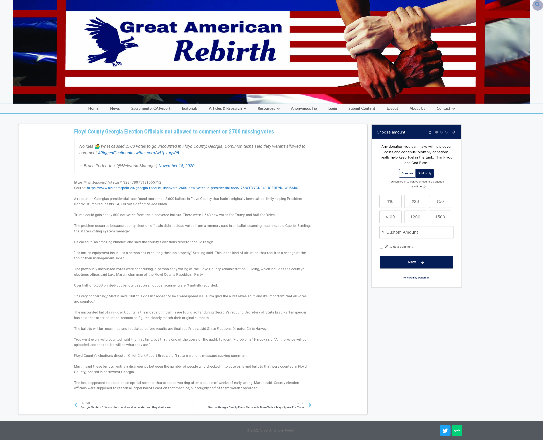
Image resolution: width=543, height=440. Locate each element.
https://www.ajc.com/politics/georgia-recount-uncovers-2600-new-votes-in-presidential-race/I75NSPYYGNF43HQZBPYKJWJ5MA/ (193, 188)
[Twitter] (445, 430)
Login (332, 109)
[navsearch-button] (537, 5)
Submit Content (361, 109)
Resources (266, 109)
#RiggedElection (113, 152)
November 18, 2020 (176, 165)
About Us (417, 109)
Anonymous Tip (304, 109)
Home (93, 109)
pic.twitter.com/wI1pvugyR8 (153, 152)
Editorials (189, 109)
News (115, 109)
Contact (443, 109)
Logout (392, 109)
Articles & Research (225, 109)
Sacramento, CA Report (151, 109)
